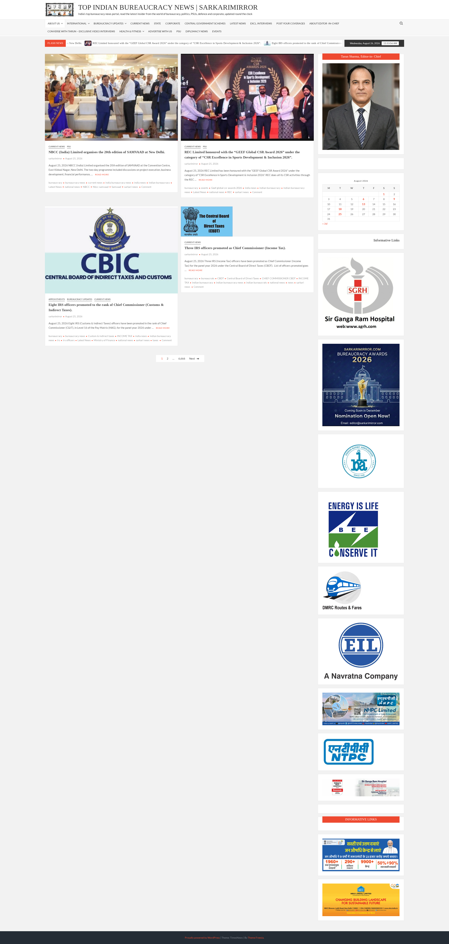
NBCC (86, 186)
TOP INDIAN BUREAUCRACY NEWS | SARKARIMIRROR (168, 7)
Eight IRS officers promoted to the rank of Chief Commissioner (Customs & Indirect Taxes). (287, 43)
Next (192, 358)
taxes (155, 340)
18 (340, 209)
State (157, 23)
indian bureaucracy (159, 182)
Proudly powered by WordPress (202, 937)
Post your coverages (290, 23)
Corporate (172, 23)
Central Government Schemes (205, 23)
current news (95, 182)
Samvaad (116, 186)
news (290, 282)
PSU (178, 31)
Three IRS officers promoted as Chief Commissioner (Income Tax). (235, 248)
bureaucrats (207, 278)
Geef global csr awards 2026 (226, 187)
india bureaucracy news (118, 182)
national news (72, 186)
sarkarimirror (55, 158)
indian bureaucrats (256, 282)
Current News (139, 23)
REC (229, 192)
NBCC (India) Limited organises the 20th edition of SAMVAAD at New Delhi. (107, 152)
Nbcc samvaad (101, 186)
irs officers (69, 340)
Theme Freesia (256, 937)
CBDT (220, 278)
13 (363, 204)
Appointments (57, 299)
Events (216, 31)
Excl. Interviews (261, 23)
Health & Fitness (130, 31)
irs (58, 340)
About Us (54, 23)
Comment (146, 186)
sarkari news (131, 186)
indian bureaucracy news (229, 282)
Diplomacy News (197, 31)
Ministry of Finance (104, 340)
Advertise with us (160, 31)
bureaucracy (55, 182)
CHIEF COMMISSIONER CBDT (279, 278)
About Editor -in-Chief (324, 23)
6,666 (181, 358)
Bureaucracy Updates (108, 23)
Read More (102, 174)
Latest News (238, 23)
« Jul (324, 223)
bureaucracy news (75, 182)
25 (340, 214)
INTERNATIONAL (76, 23)
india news (140, 182)
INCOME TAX (124, 335)
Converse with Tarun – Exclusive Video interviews (81, 31)
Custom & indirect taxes (101, 335)
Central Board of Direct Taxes (243, 278)
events (204, 187)
